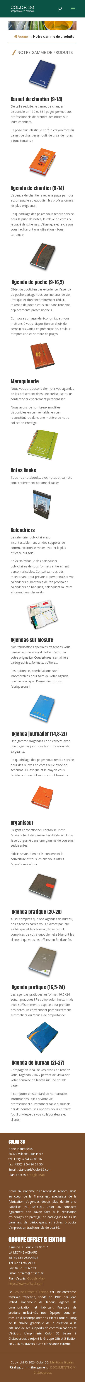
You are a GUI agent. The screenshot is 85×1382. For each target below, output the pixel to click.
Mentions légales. (62, 1362)
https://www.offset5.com (25, 1283)
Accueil (23, 36)
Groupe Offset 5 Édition (31, 1292)
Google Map (36, 1175)
